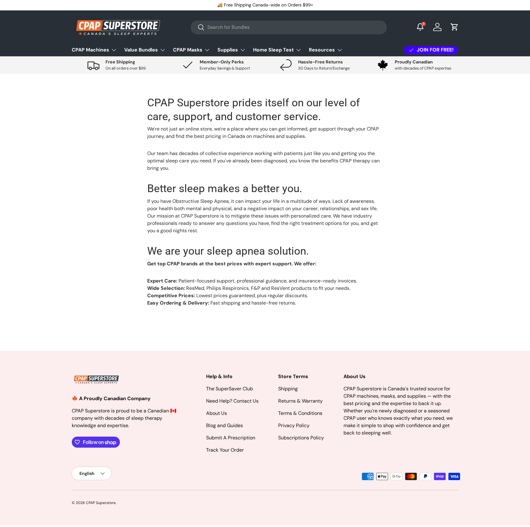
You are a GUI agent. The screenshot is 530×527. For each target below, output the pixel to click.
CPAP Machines (90, 50)
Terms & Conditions (300, 413)
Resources (322, 50)
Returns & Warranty (300, 401)
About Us (216, 413)
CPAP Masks (187, 50)
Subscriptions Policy (301, 437)
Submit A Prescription (230, 437)
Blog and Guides (224, 425)
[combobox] (289, 27)
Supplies (227, 50)
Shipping (288, 388)
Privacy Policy (293, 425)
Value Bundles (141, 50)
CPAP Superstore (101, 502)
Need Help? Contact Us (232, 401)
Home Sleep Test (273, 50)
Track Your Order (225, 450)
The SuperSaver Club (229, 388)
